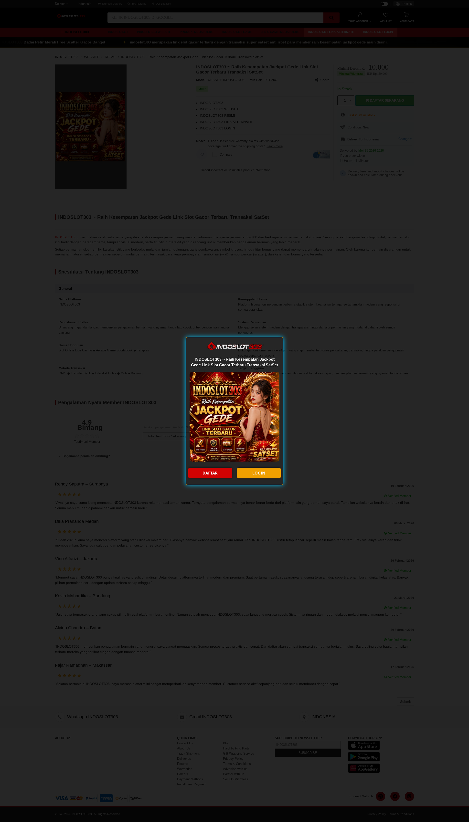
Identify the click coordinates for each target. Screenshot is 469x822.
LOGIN (258, 473)
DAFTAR (210, 473)
